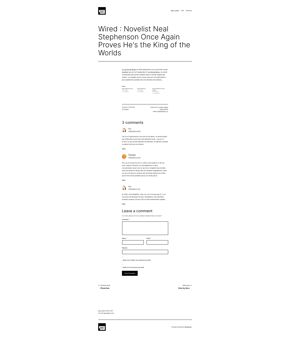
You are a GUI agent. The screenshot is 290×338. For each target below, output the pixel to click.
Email (148, 238)
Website (124, 248)
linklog (166, 107)
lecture (161, 107)
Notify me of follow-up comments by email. (137, 260)
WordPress (188, 327)
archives (189, 10)
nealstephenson (161, 111)
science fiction (164, 109)
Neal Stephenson (141, 88)
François (126, 109)
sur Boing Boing (154, 72)
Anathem (125, 72)
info (182, 10)
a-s (129, 128)
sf (167, 111)
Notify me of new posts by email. (133, 267)
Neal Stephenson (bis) (127, 88)
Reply (124, 148)
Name (124, 238)
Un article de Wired (129, 69)
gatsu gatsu (175, 10)
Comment (125, 219)
